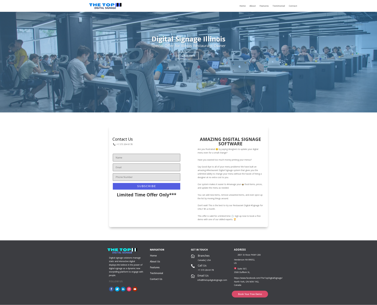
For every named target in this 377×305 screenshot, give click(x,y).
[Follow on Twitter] (117, 289)
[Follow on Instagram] (129, 289)
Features (264, 6)
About (252, 6)
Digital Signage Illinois (188, 38)
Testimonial (278, 6)
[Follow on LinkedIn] (123, 289)
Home (243, 6)
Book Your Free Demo (250, 294)
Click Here (188, 56)
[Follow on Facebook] (111, 289)
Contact (293, 6)
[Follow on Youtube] (135, 289)
